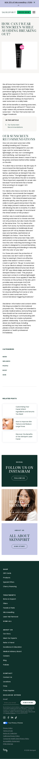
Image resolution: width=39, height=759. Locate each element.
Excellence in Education (12, 647)
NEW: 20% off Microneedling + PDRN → (18, 3)
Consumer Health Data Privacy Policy (16, 739)
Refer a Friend (8, 642)
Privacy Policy (24, 711)
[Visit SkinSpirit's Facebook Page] (8, 717)
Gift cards (7, 573)
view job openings (19, 512)
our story (19, 546)
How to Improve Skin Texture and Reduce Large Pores (24, 424)
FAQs (5, 686)
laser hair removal (10, 617)
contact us (7, 677)
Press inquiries (8, 690)
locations (7, 681)
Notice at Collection (11, 713)
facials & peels (9, 608)
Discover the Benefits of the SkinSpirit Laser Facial (24, 436)
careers (6, 656)
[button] (34, 2)
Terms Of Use (8, 731)
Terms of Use (31, 711)
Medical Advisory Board (12, 651)
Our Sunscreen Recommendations (15, 126)
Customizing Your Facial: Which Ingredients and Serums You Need (25, 410)
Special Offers (8, 582)
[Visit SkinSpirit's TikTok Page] (16, 717)
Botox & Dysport (9, 599)
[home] (9, 12)
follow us (19, 478)
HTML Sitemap (8, 744)
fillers (5, 603)
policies (6, 665)
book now (24, 12)
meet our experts (10, 638)
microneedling (8, 612)
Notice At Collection (10, 733)
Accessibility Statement (11, 741)
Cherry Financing (9, 586)
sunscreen (7, 87)
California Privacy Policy (11, 736)
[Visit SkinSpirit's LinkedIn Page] (12, 717)
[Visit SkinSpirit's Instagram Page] (4, 717)
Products (6, 577)
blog (4, 660)
